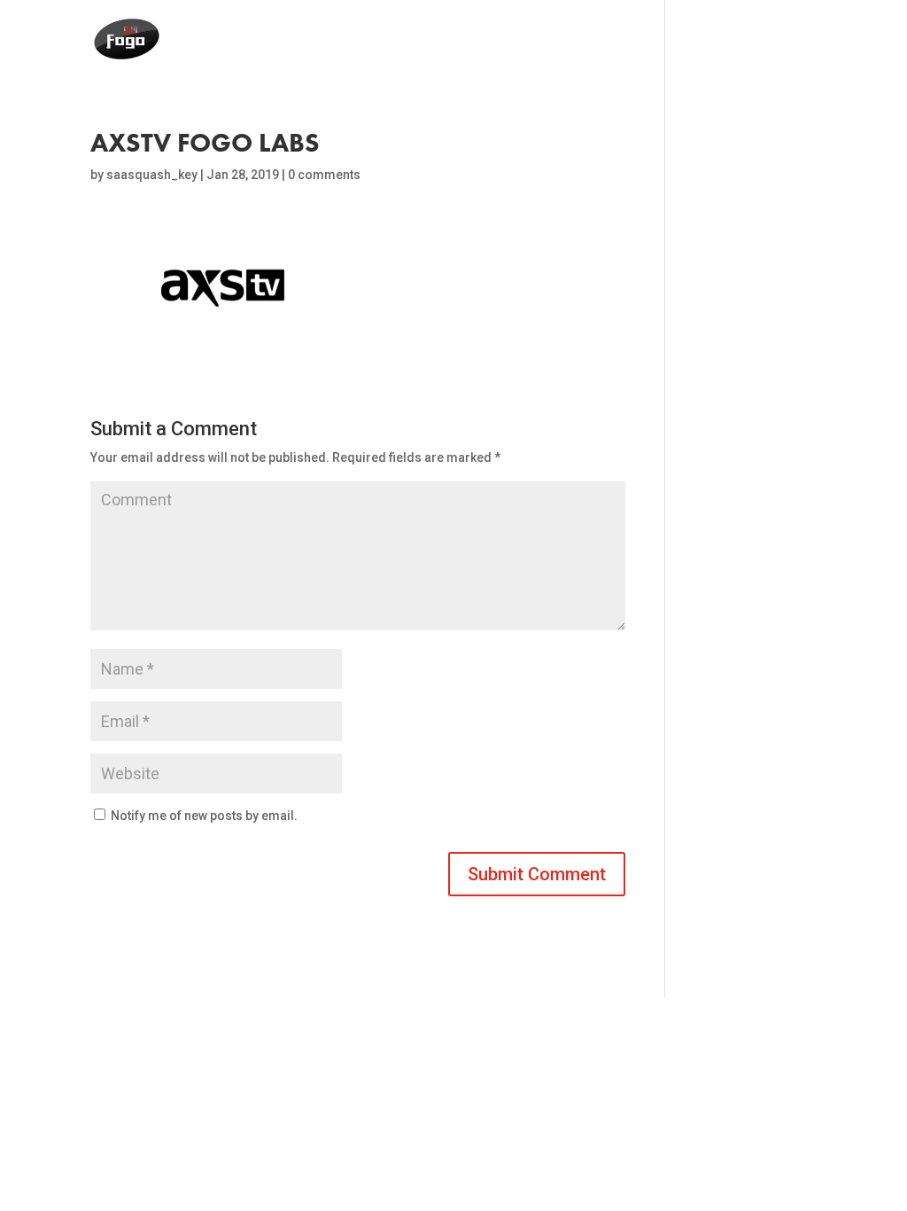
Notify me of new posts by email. (204, 816)
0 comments (324, 175)
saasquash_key (152, 175)
